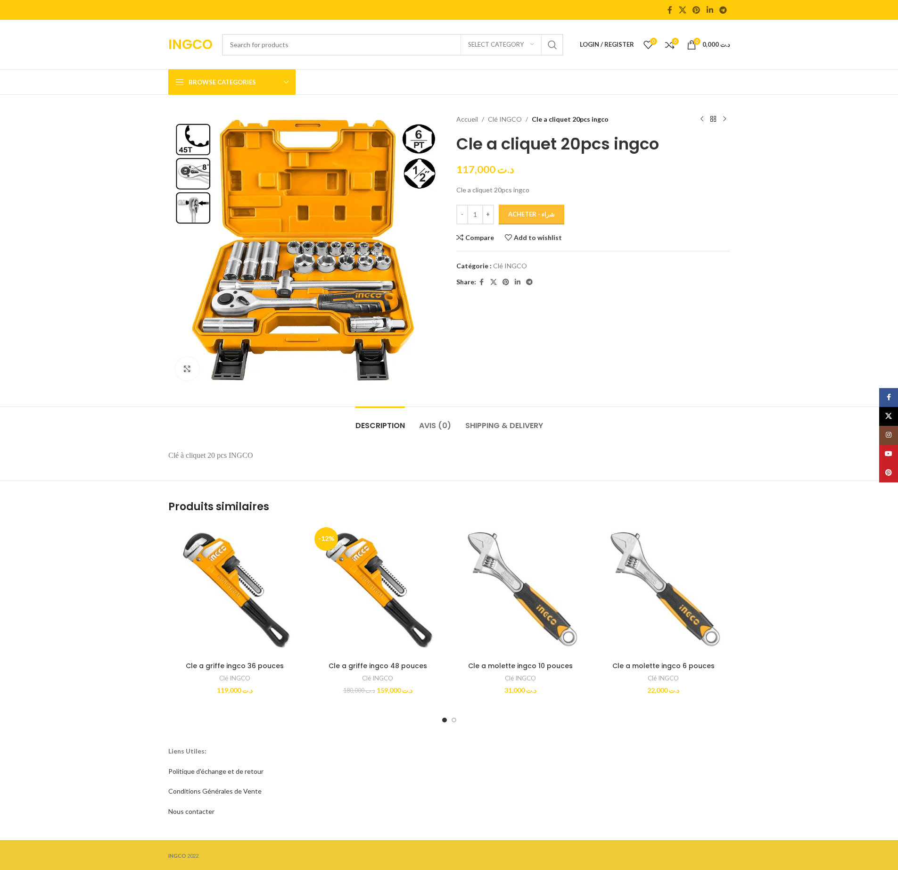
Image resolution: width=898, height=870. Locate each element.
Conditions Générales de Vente (215, 791)
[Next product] (724, 119)
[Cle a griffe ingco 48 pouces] (378, 590)
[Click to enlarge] (187, 369)
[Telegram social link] (723, 10)
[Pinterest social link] (696, 10)
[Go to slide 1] (444, 720)
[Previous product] (702, 119)
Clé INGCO (505, 119)
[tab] (380, 420)
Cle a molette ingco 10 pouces (520, 666)
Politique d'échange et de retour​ (216, 771)
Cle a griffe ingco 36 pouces (235, 666)
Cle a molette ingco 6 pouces (663, 666)
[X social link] (682, 10)
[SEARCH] (552, 45)
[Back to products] (713, 119)
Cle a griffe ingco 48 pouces (378, 666)
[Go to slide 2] (454, 720)
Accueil (467, 119)
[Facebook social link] (670, 10)
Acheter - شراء (531, 214)
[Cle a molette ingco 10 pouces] (520, 590)
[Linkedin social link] (709, 10)
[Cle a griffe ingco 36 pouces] (235, 590)
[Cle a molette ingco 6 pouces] (663, 590)
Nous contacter (191, 811)
